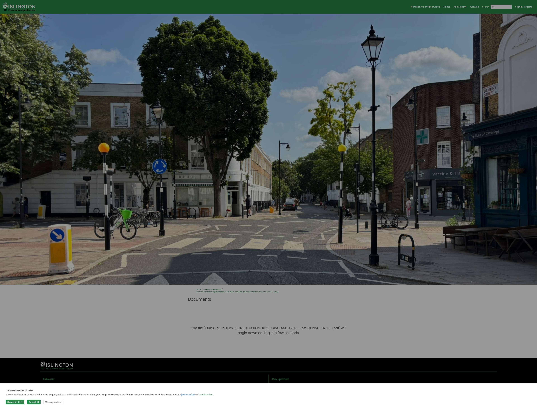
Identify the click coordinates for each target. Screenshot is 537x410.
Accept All (34, 402)
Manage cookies (53, 402)
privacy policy (188, 394)
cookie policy (206, 394)
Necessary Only (15, 402)
